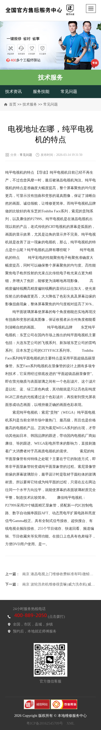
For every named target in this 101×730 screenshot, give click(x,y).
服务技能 (41, 91)
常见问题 (69, 91)
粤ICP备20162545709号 (44, 723)
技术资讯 (13, 91)
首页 (12, 104)
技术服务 (30, 104)
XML (71, 723)
